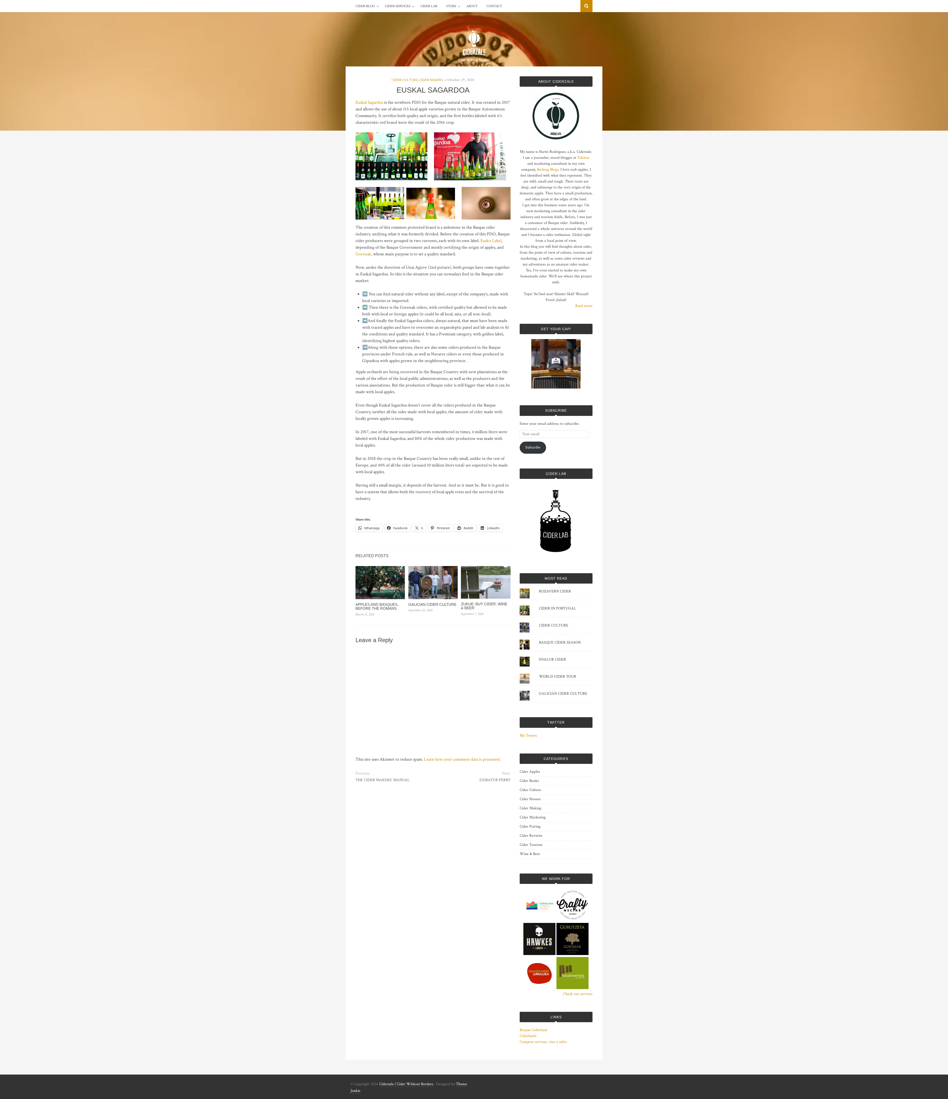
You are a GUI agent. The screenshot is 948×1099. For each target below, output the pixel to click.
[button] (391, 156)
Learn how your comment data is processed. (462, 759)
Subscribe (532, 447)
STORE (451, 6)
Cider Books (529, 780)
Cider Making (431, 80)
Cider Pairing (530, 826)
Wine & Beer (530, 853)
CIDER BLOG (365, 6)
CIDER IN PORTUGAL (557, 608)
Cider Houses (530, 799)
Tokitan (583, 157)
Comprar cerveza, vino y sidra (543, 1041)
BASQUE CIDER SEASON (560, 642)
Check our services (577, 994)
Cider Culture (405, 80)
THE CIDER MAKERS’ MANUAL (383, 780)
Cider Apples (530, 771)
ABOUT (472, 6)
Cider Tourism (531, 844)
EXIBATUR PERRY (494, 780)
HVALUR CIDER (552, 659)
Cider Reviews (531, 835)
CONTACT (494, 6)
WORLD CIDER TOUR (557, 676)
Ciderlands (528, 1035)
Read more (583, 305)
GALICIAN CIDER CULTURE (432, 604)
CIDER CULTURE (553, 625)
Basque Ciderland (533, 1030)
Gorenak (363, 254)
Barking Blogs (547, 169)
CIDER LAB (428, 6)
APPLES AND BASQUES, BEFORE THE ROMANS (377, 606)
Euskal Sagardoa (369, 102)
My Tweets (528, 735)
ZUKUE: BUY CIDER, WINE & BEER (484, 606)
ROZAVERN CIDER (555, 591)
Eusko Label (490, 241)
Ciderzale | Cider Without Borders (406, 1084)
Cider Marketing (533, 817)
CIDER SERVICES (398, 6)
